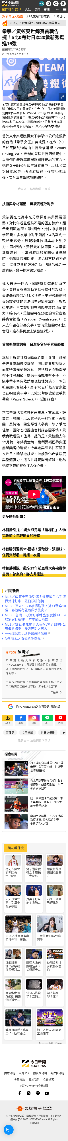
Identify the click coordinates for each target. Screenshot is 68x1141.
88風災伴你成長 (39, 16)
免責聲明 (24, 1073)
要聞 (47, 9)
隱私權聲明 (40, 1073)
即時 (37, 9)
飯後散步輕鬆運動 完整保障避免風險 (13, 997)
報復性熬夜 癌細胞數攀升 (54, 873)
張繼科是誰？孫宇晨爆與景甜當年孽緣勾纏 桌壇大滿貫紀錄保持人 (13, 966)
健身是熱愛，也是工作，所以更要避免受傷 (17, 1031)
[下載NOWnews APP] (48, 3)
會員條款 (19, 1079)
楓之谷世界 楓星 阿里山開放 (49, 1031)
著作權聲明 (57, 1073)
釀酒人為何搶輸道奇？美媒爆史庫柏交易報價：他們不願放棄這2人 (33, 966)
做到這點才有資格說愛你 (54, 966)
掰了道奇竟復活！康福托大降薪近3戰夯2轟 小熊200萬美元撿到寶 (33, 873)
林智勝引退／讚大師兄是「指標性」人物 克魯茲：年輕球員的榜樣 (34, 533)
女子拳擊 (27, 732)
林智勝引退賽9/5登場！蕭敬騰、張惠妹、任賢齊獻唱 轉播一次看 (34, 552)
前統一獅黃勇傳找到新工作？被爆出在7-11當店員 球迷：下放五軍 (54, 901)
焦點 (28, 9)
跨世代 (61, 16)
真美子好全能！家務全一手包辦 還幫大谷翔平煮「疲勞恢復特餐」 (33, 901)
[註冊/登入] (63, 3)
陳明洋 (11, 49)
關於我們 (34, 1079)
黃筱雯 (10, 732)
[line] (37, 1093)
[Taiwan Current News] (41, 3)
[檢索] (56, 3)
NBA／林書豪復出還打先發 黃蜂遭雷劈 (17, 938)
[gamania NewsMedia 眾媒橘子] (34, 1108)
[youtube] (46, 1093)
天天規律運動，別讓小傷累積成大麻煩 (12, 903)
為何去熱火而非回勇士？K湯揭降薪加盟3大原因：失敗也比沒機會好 (12, 873)
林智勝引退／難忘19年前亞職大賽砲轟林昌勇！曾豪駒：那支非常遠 (34, 571)
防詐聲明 (9, 1073)
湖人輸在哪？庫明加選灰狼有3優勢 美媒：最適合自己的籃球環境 (54, 995)
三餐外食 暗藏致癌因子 (49, 938)
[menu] (65, 9)
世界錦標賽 (48, 732)
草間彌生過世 (11, 9)
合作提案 (48, 1079)
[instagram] (28, 1093)
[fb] (19, 1093)
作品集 (54, 692)
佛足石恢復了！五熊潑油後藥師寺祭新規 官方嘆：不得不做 (33, 995)
